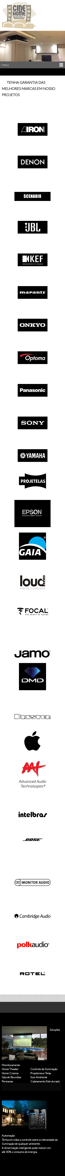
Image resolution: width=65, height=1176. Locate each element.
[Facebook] (23, 1162)
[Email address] (6, 1162)
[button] (32, 123)
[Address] (14, 1162)
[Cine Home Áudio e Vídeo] (19, 15)
